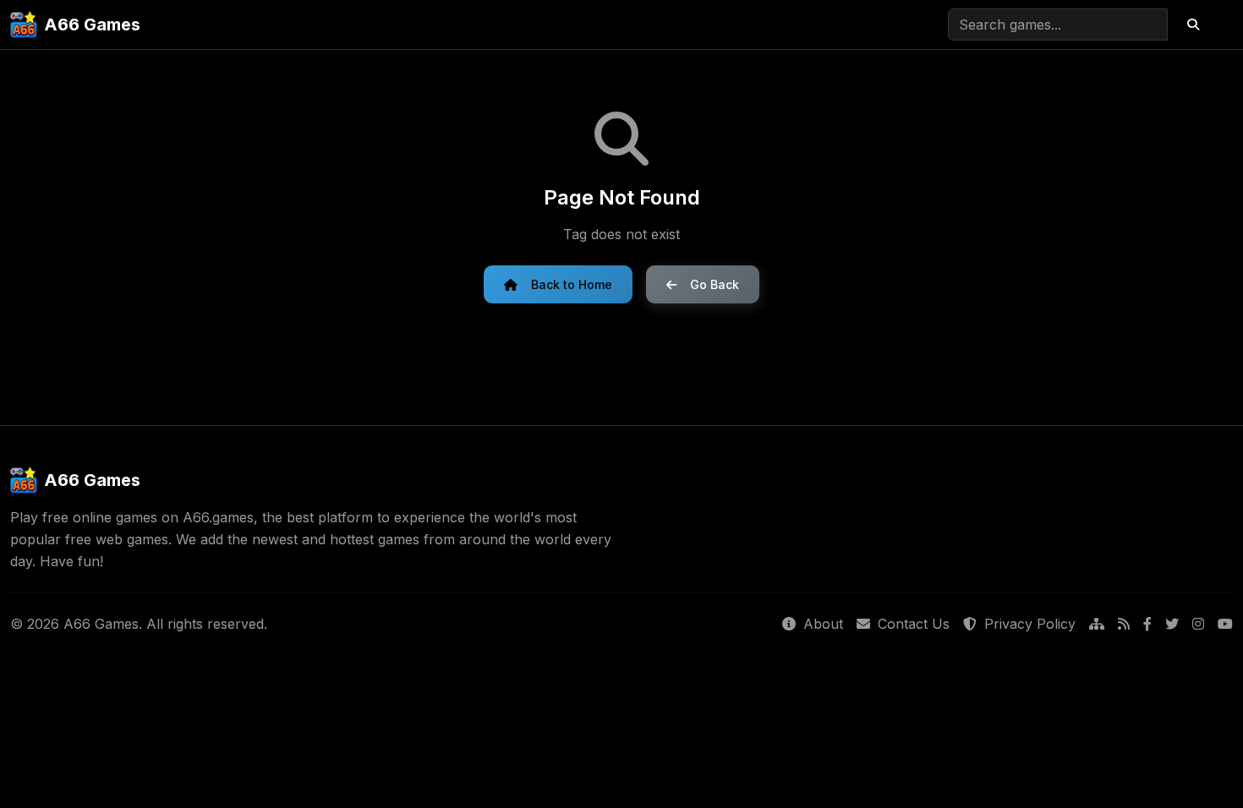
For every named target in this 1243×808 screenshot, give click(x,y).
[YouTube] (1225, 625)
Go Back (714, 284)
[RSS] (1124, 625)
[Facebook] (1147, 625)
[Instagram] (1198, 625)
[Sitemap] (1096, 625)
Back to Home (571, 284)
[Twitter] (1172, 625)
